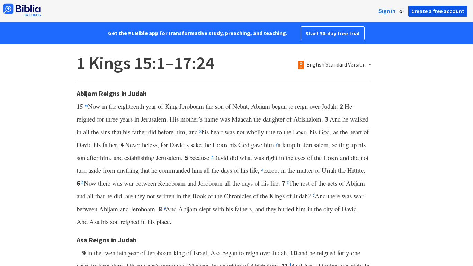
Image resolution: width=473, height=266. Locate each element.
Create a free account (437, 11)
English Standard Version (336, 65)
